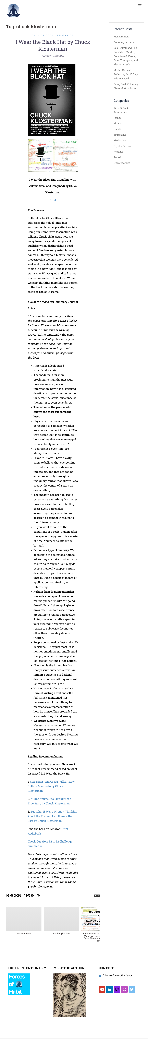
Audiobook (34, 833)
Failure (118, 117)
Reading (118, 151)
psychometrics (122, 146)
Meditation (120, 140)
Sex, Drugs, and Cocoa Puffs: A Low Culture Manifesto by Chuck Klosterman (51, 786)
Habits (117, 129)
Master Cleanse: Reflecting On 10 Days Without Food (126, 74)
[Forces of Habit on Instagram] (124, 989)
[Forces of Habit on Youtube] (102, 989)
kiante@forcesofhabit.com (118, 975)
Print (53, 200)
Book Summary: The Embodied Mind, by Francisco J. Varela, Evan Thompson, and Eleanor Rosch (99, 937)
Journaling (120, 134)
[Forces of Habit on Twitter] (132, 989)
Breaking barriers (61, 933)
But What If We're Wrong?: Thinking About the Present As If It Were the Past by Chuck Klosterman (52, 816)
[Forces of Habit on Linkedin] (109, 989)
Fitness (118, 123)
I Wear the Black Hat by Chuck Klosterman (52, 45)
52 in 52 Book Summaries (53, 35)
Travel (117, 157)
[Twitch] (117, 989)
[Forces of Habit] (13, 9)
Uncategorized (122, 163)
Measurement (24, 933)
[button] (98, 896)
